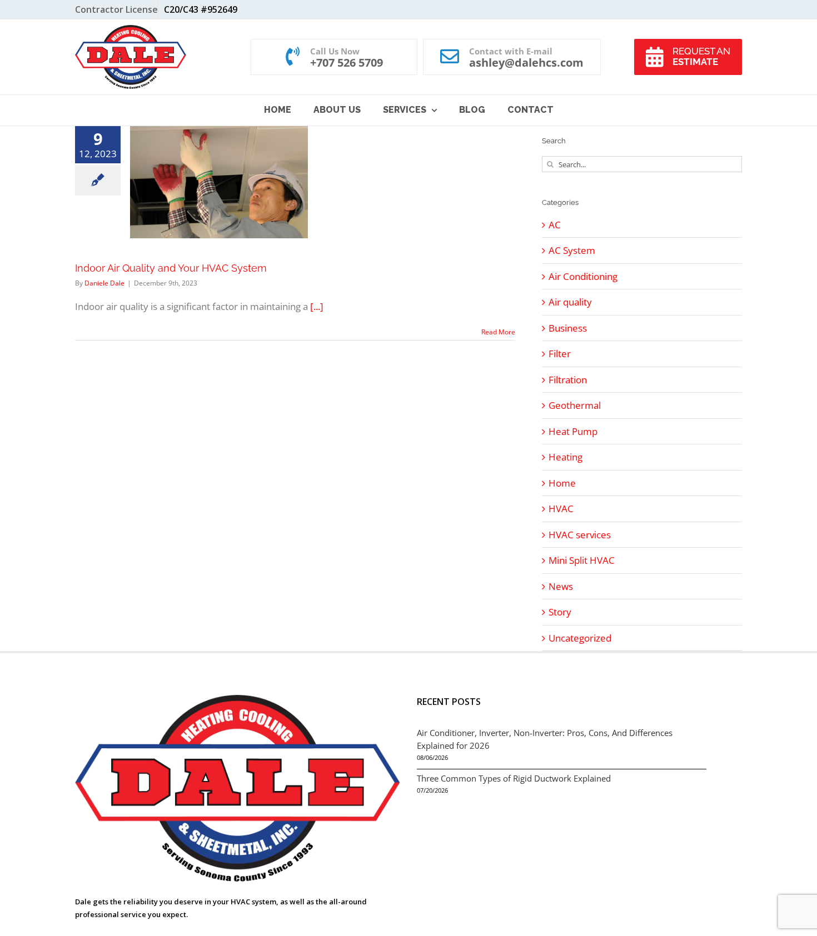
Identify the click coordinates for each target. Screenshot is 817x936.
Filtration (568, 379)
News (561, 586)
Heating (565, 457)
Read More (498, 332)
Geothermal (575, 405)
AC (555, 224)
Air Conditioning (583, 276)
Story (560, 611)
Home (562, 483)
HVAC (561, 508)
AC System (572, 250)
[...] (316, 306)
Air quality (570, 302)
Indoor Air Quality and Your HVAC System (171, 268)
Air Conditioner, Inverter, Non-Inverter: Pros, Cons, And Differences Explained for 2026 (544, 739)
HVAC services (580, 534)
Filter (560, 353)
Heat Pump (573, 431)
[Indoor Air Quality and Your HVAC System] (219, 182)
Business (568, 328)
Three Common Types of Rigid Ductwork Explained (514, 778)
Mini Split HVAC (582, 560)
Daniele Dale (104, 283)
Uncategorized (580, 638)
